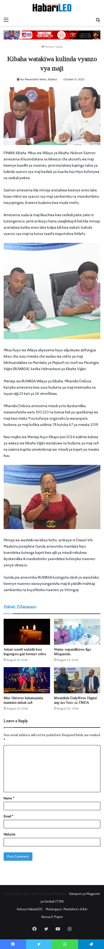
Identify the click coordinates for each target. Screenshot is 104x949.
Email (8, 816)
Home (49, 47)
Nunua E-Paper (52, 917)
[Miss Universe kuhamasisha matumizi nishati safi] (27, 680)
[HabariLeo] (52, 7)
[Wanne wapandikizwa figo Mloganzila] (77, 632)
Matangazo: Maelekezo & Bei (66, 909)
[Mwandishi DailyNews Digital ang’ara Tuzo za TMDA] (77, 680)
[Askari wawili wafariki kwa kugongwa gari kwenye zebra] (27, 632)
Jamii (59, 47)
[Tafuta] (98, 19)
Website (9, 834)
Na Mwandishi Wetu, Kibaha (38, 79)
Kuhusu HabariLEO (30, 909)
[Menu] (6, 19)
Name (9, 798)
